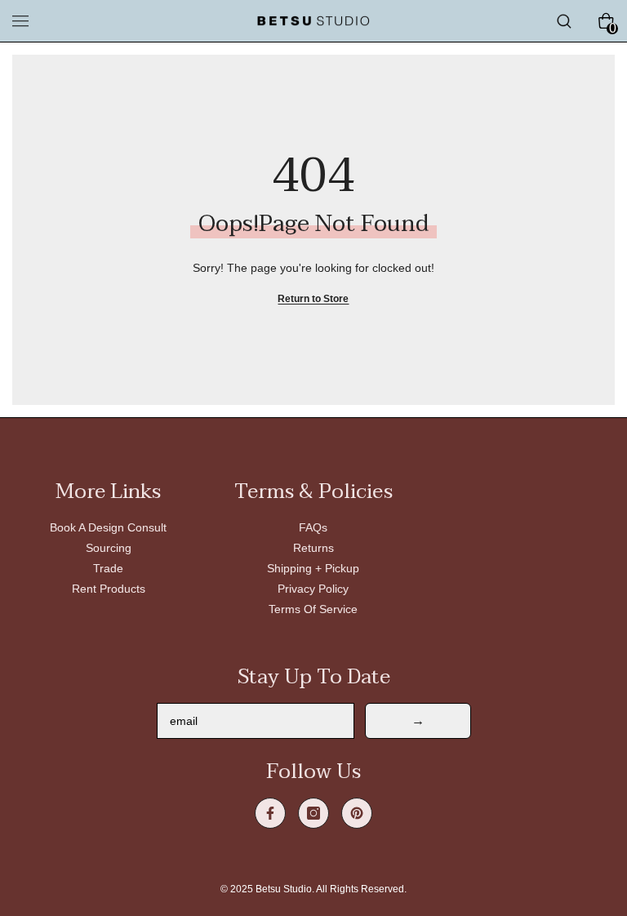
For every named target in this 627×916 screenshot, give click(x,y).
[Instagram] (313, 813)
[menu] (20, 21)
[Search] (564, 21)
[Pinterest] (356, 813)
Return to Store (313, 299)
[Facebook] (270, 813)
